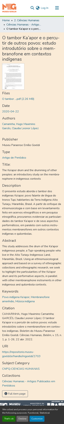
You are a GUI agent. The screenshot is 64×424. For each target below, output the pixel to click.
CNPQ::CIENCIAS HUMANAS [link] (21, 369)
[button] (9, 8)
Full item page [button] (16, 394)
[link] (32, 99)
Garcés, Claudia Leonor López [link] (20, 128)
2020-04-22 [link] (10, 111)
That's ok (9, 418)
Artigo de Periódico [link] (14, 158)
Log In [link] (44, 8)
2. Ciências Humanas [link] (26, 20)
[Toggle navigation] (57, 8)
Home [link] (6, 20)
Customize (36, 418)
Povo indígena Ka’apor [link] (16, 297)
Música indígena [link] (25, 301)
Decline (22, 418)
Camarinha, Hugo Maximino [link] (18, 124)
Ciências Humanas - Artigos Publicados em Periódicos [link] (24, 25)
